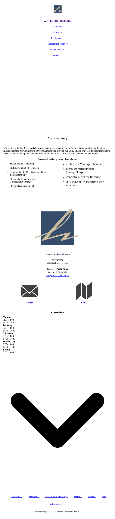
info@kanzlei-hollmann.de (57, 275)
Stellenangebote (57, 49)
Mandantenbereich (56, 43)
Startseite (57, 26)
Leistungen (56, 38)
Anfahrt (84, 302)
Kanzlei (56, 32)
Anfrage (29, 302)
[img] (57, 9)
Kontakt (56, 55)
